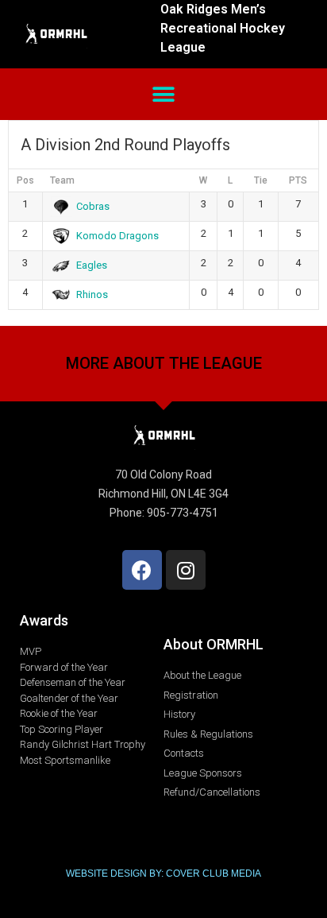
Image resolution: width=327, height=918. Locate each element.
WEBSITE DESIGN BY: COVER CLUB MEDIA (163, 873)
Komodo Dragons (117, 236)
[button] (164, 94)
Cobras (93, 206)
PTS (298, 180)
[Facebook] (142, 570)
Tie (260, 180)
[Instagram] (186, 570)
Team (62, 180)
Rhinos (92, 294)
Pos (25, 180)
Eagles (91, 265)
